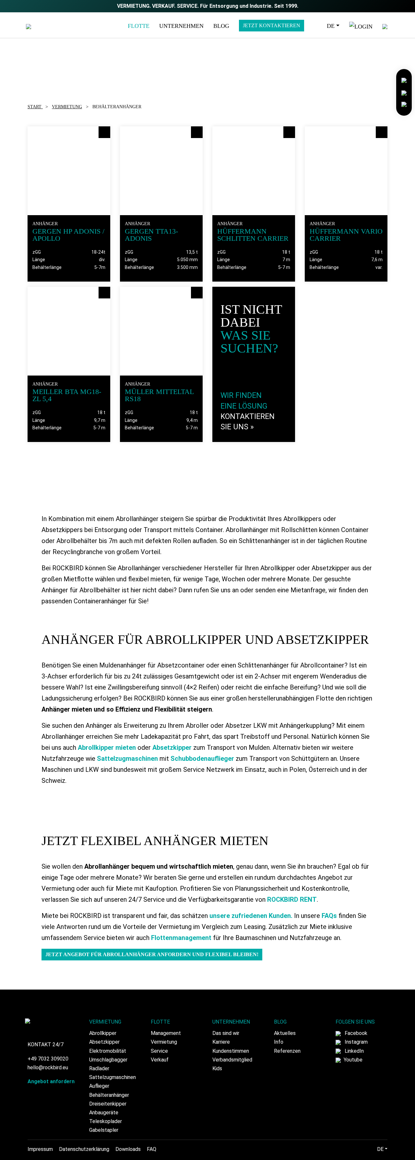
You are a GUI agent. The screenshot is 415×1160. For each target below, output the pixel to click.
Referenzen (287, 1051)
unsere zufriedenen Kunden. (250, 916)
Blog (221, 26)
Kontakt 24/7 (46, 1044)
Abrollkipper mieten (107, 747)
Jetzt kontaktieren (271, 25)
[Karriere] (404, 91)
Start (35, 106)
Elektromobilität (107, 1051)
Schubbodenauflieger (202, 758)
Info (278, 1042)
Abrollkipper (102, 1033)
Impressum (40, 1149)
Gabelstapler (103, 1130)
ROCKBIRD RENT (292, 899)
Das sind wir (225, 1033)
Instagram (355, 1042)
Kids (217, 1068)
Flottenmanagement (181, 938)
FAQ (151, 1149)
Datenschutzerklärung (84, 1149)
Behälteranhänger (109, 1095)
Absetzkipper (172, 747)
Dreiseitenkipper (107, 1104)
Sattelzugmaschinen (127, 758)
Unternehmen (181, 26)
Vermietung (67, 106)
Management (166, 1033)
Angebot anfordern (51, 1081)
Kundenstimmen (230, 1051)
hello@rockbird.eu (48, 1067)
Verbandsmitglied (232, 1060)
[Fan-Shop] (404, 103)
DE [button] (331, 26)
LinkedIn (353, 1051)
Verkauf (160, 1060)
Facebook (355, 1033)
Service (159, 1051)
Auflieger (99, 1086)
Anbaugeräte (103, 1112)
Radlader (99, 1068)
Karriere (221, 1042)
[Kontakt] (404, 79)
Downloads (128, 1149)
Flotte (138, 26)
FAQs (329, 916)
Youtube (352, 1060)
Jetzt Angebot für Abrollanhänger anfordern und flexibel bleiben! (151, 954)
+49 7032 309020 (48, 1059)
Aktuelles (285, 1033)
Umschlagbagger (108, 1060)
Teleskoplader (105, 1121)
